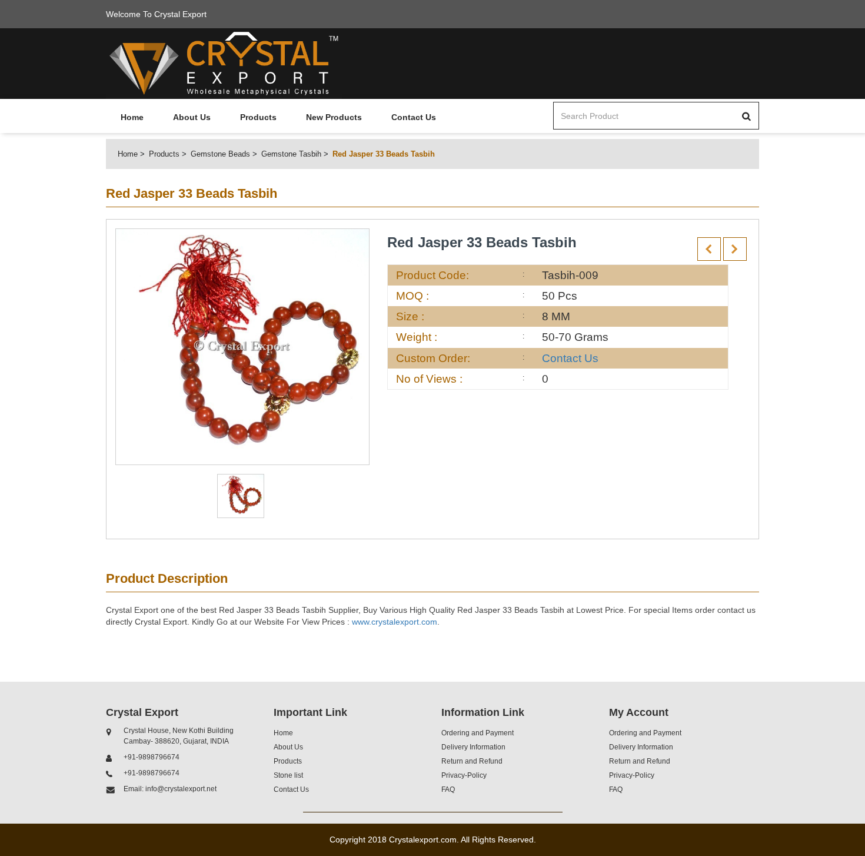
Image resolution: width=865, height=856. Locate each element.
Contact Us (413, 117)
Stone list (288, 775)
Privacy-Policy (464, 775)
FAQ (448, 789)
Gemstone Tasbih (291, 154)
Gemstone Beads (220, 154)
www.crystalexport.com (394, 621)
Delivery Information (473, 747)
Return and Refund (472, 761)
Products (258, 117)
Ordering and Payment (477, 733)
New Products (334, 117)
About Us (192, 117)
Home (132, 117)
